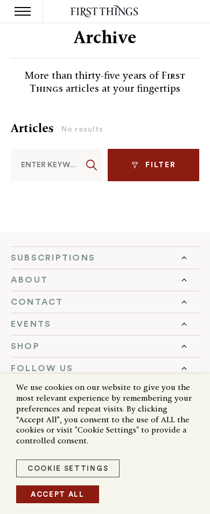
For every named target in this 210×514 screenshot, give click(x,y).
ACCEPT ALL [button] (58, 494)
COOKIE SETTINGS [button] (67, 468)
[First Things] (105, 11)
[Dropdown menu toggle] (105, 258)
